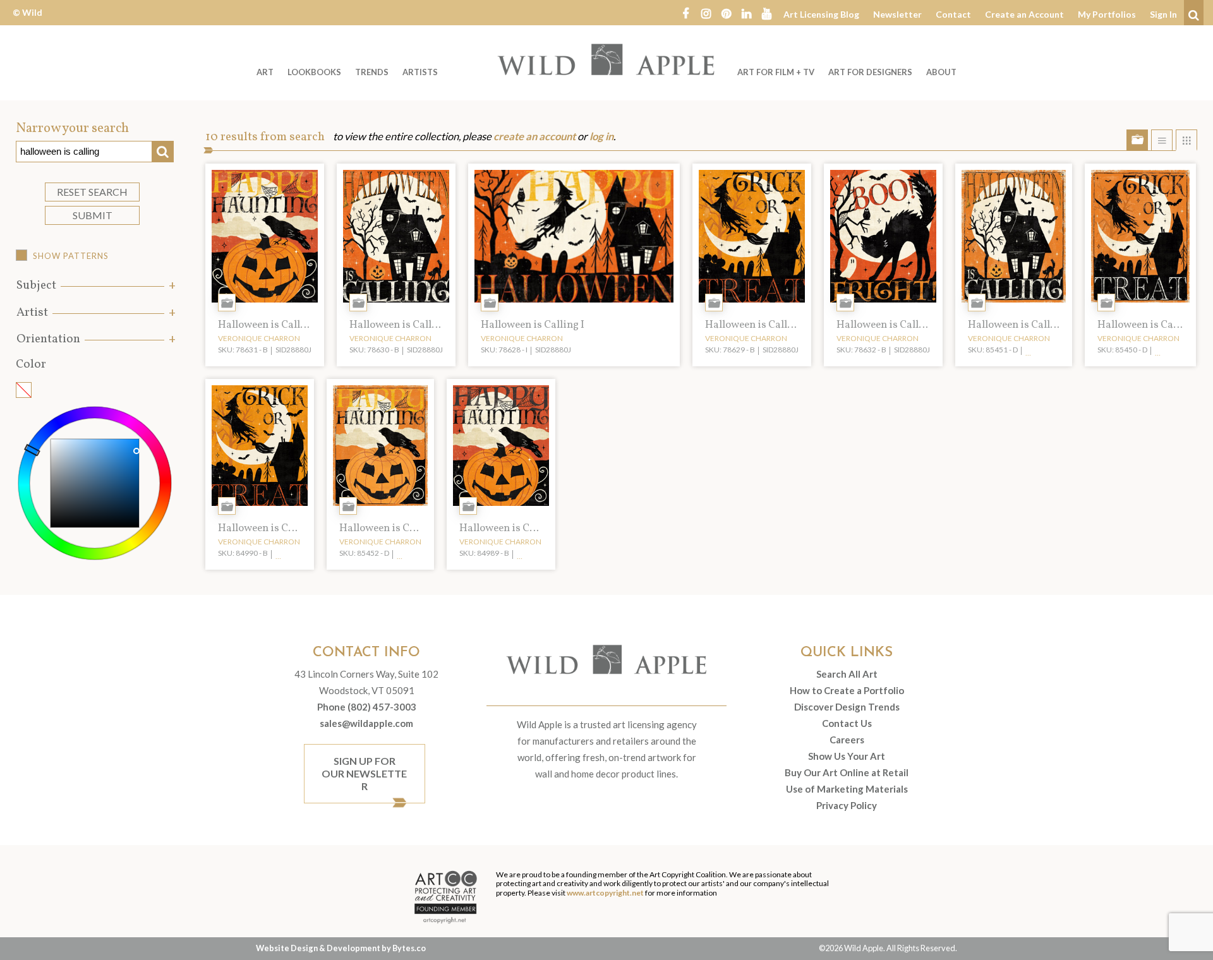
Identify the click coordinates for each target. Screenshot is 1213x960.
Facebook (685, 13)
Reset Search (92, 192)
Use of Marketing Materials (847, 789)
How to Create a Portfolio (847, 690)
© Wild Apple (27, 22)
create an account (534, 136)
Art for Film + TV (775, 72)
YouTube (766, 13)
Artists (420, 72)
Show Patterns (71, 256)
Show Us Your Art (846, 756)
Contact (953, 14)
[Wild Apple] (606, 59)
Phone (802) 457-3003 (366, 706)
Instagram (705, 13)
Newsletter (897, 14)
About (941, 72)
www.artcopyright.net (605, 892)
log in (601, 136)
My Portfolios (1107, 14)
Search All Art (847, 674)
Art (265, 72)
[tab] (94, 285)
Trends (372, 72)
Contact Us (847, 723)
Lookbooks (314, 72)
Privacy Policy (846, 805)
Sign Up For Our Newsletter (364, 773)
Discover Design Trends (847, 706)
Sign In (1163, 14)
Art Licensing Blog (821, 14)
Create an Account (1024, 14)
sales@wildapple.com (366, 723)
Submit (92, 215)
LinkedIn (746, 13)
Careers (847, 739)
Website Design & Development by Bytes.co (341, 948)
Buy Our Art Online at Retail (846, 772)
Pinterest (725, 13)
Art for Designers (870, 72)
